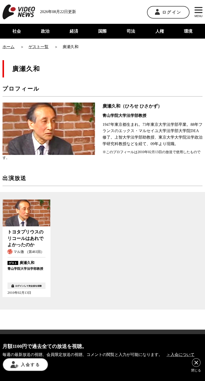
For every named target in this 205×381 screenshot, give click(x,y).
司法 (131, 31)
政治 (45, 31)
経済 (74, 31)
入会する (30, 364)
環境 (188, 31)
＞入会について (180, 354)
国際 (102, 31)
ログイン (172, 12)
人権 (160, 31)
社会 (16, 31)
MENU (198, 16)
